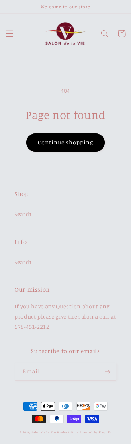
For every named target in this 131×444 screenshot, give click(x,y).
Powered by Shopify (95, 432)
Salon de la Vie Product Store (55, 432)
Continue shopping (66, 142)
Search (23, 214)
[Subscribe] (107, 371)
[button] (9, 33)
